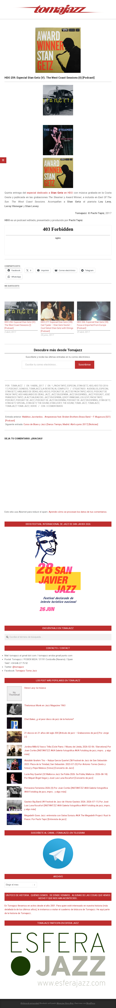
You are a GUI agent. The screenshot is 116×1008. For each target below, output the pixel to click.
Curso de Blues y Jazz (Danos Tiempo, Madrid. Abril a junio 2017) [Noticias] (61, 424)
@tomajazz (18, 667)
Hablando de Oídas (27, 391)
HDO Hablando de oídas (31, 394)
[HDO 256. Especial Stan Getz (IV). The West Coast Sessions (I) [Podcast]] (21, 311)
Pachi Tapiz (96, 397)
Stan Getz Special (15, 403)
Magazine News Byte (65, 1003)
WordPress (90, 1003)
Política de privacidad (30, 1003)
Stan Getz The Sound (37, 403)
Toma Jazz (81, 403)
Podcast (13, 388)
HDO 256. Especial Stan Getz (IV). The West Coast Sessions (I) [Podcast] (20, 325)
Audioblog (92, 388)
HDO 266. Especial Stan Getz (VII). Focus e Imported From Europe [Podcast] (93, 325)
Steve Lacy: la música (35, 688)
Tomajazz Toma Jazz (17, 406)
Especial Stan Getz (77, 385)
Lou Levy (84, 397)
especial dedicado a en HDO (50, 192)
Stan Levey (56, 403)
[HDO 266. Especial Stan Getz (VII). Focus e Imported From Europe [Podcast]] (93, 311)
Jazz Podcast (96, 394)
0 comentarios (55, 406)
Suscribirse (85, 364)
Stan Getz (104, 400)
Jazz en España (59, 394)
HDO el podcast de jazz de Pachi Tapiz (65, 391)
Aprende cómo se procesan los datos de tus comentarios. (78, 511)
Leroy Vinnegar (70, 397)
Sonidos (23, 388)
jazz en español (78, 394)
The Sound (68, 403)
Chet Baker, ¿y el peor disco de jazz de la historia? (49, 719)
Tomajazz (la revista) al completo (49, 388)
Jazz (47, 394)
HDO (91, 385)
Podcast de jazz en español (82, 400)
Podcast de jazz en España (50, 400)
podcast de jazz (25, 400)
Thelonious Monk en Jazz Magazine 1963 (44, 705)
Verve (33, 406)
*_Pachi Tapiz (59, 385)
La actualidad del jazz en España (42, 397)
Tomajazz (93, 403)
